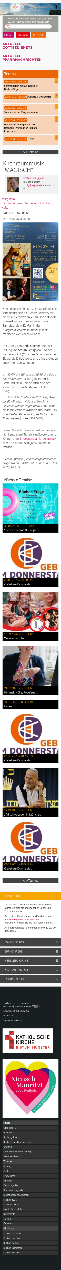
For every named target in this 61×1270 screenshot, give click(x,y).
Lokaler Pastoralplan (13, 1209)
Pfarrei (8, 35)
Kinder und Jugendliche (14, 1190)
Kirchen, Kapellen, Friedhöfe (17, 1142)
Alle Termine (30, 152)
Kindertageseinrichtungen (15, 1194)
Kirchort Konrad (11, 1243)
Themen (22, 35)
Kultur (5, 207)
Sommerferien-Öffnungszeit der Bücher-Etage (21, 87)
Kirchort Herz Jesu (12, 1238)
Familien (7, 1180)
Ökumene (8, 1223)
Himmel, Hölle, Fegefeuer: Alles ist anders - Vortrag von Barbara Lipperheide (20, 128)
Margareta (8, 199)
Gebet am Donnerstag (39, 96)
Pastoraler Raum (11, 1156)
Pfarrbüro (8, 1132)
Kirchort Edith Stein (12, 1233)
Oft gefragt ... (9, 1127)
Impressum (8, 1015)
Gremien (7, 1146)
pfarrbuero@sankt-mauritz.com (20, 919)
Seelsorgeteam (10, 1137)
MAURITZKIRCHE (15, 942)
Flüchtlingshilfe (10, 1185)
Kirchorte (39, 35)
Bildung (7, 1166)
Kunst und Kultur (11, 1204)
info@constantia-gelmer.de (37, 439)
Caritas (6, 1171)
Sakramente (9, 1214)
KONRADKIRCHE (15, 979)
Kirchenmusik (10, 1199)
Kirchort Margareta (12, 1247)
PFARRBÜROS (13, 896)
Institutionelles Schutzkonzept (17, 1151)
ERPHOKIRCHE (14, 951)
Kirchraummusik (12, 203)
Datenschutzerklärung (13, 1020)
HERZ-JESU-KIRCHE (16, 960)
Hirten (31, 138)
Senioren (7, 1218)
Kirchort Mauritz (11, 1252)
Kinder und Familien (38, 203)
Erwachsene (9, 1175)
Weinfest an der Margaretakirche (21, 112)
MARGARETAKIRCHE (17, 970)
